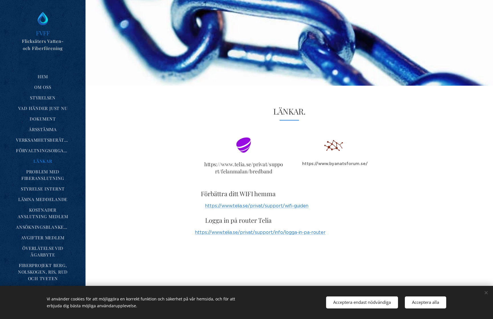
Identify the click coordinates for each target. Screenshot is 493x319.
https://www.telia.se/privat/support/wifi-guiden (256, 205)
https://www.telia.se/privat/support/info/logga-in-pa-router (260, 232)
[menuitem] (43, 76)
